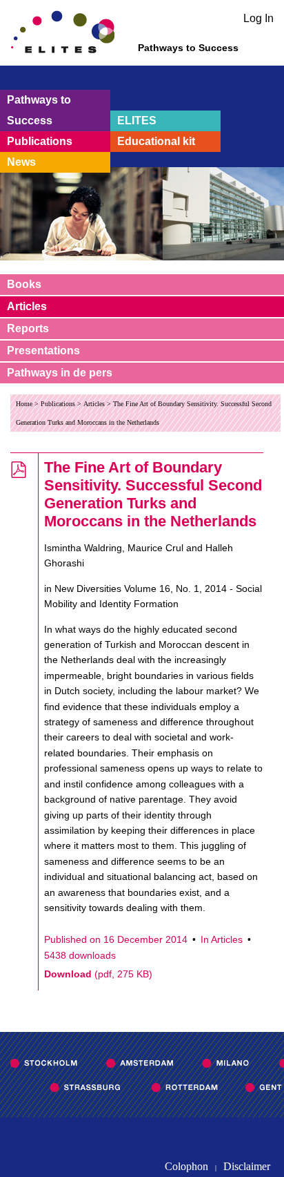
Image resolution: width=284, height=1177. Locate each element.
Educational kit (156, 141)
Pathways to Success (39, 110)
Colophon (186, 1166)
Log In (258, 18)
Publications (39, 141)
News (21, 162)
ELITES (136, 120)
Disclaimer (246, 1166)
